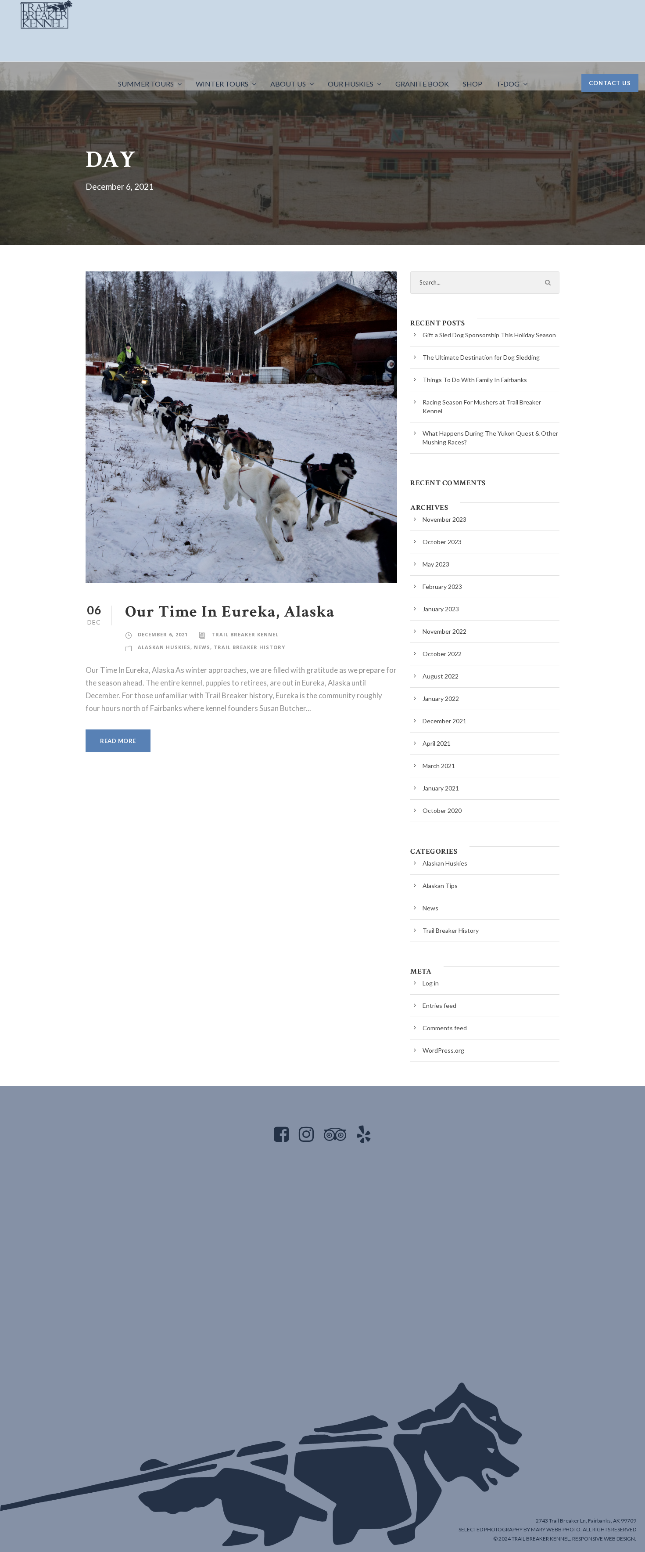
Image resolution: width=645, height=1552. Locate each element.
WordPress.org (443, 1050)
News (202, 647)
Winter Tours (222, 83)
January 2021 (441, 788)
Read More (118, 740)
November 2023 (444, 519)
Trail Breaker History (249, 647)
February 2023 (442, 586)
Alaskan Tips (440, 885)
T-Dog (508, 83)
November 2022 (444, 631)
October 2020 (442, 810)
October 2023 (442, 541)
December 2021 (444, 721)
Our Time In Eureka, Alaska (230, 611)
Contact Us (610, 83)
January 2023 (441, 609)
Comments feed (445, 1028)
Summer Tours (146, 83)
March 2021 (439, 765)
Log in (431, 983)
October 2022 (442, 653)
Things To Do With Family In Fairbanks (475, 379)
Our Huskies (350, 83)
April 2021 (437, 743)
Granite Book (422, 83)
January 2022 (441, 698)
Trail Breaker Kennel (245, 634)
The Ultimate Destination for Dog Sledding (481, 357)
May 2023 (436, 564)
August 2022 (441, 676)
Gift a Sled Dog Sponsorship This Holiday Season (489, 335)
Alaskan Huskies (164, 647)
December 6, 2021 (163, 634)
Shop (472, 83)
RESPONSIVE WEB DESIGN (603, 1538)
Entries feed (439, 1005)
